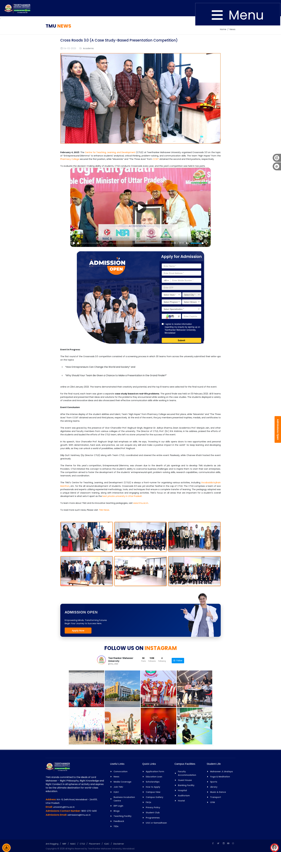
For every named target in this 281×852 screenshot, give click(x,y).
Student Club (153, 812)
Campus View (153, 792)
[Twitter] (218, 843)
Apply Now (78, 630)
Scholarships (153, 781)
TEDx (116, 826)
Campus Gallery (154, 797)
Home (223, 29)
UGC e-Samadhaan (156, 822)
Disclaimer (118, 843)
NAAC (73, 843)
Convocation (120, 771)
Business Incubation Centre (124, 799)
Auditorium (184, 795)
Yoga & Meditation (220, 776)
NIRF (64, 843)
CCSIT (156, 159)
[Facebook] (212, 843)
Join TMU (118, 786)
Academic (88, 48)
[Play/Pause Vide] (140, 207)
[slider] (123, 243)
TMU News (104, 509)
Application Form (155, 771)
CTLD (82, 843)
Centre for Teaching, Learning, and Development (110, 152)
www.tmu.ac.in (140, 503)
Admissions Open (278, 429)
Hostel (181, 800)
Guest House (185, 780)
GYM (212, 802)
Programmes (153, 817)
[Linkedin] (223, 843)
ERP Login (118, 805)
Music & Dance (218, 792)
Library (213, 786)
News (232, 29)
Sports (213, 781)
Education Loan (154, 776)
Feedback (119, 821)
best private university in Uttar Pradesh (122, 496)
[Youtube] (228, 843)
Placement (94, 843)
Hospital (182, 790)
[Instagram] (233, 843)
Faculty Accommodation (187, 773)
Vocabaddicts (208, 482)
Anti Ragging (52, 843)
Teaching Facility (122, 816)
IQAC (116, 792)
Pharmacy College (69, 159)
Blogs (117, 810)
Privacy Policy (153, 807)
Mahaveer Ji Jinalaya (221, 771)
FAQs (148, 802)
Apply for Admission (181, 256)
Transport (215, 797)
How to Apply (153, 786)
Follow (178, 660)
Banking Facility (186, 785)
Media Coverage (122, 781)
